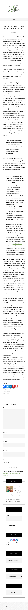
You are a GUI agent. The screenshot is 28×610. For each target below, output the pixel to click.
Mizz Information (14, 9)
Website (5, 451)
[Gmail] (16, 386)
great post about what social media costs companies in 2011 (14, 246)
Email (5, 441)
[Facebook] (4, 386)
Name (5, 432)
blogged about (18, 185)
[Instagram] (14, 540)
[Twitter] (7, 386)
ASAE (8, 393)
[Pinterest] (13, 386)
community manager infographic (15, 178)
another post (10, 209)
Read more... (17, 501)
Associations (13, 389)
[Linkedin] (10, 386)
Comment (6, 408)
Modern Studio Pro (22, 606)
